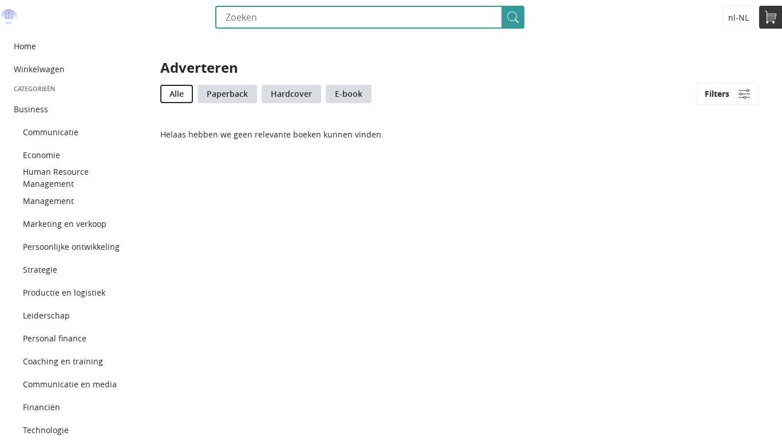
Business (31, 109)
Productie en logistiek (64, 292)
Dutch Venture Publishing (8, 17)
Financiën (41, 407)
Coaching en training (63, 361)
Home (25, 46)
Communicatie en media (70, 384)
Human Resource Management (56, 177)
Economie (41, 155)
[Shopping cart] (770, 17)
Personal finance (54, 338)
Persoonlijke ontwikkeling (71, 246)
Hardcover (291, 93)
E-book (348, 93)
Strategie (40, 269)
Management (48, 200)
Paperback (227, 93)
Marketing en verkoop (64, 223)
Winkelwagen (39, 69)
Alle (176, 93)
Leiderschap (46, 315)
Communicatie (50, 132)
